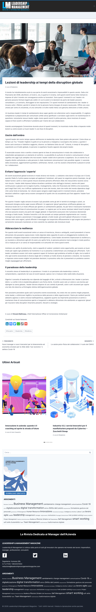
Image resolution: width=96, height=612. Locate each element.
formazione (75, 508)
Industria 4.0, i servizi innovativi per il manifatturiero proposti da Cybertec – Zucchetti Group (70, 428)
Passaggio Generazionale (62, 515)
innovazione (46, 511)
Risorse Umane (42, 519)
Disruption (9, 331)
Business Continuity (8, 504)
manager (37, 515)
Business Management (28, 503)
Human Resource (33, 512)
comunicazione (77, 504)
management (30, 515)
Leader (11, 515)
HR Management (21, 511)
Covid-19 (86, 504)
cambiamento (49, 504)
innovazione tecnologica (58, 511)
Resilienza (28, 331)
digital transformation (32, 507)
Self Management (65, 519)
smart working (80, 518)
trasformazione (43, 522)
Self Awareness (53, 519)
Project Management (10, 519)
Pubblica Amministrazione (23, 519)
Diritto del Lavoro (56, 508)
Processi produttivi (87, 515)
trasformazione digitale (56, 522)
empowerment (67, 508)
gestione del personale (84, 582)
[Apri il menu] (94, 6)
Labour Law (81, 512)
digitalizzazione (13, 508)
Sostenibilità (15, 522)
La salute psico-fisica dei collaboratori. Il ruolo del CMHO (72, 342)
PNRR (70, 515)
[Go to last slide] (5, 403)
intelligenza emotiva (70, 511)
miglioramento (44, 515)
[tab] (44, 442)
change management (63, 504)
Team (21, 522)
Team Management (32, 522)
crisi (5, 508)
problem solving (77, 515)
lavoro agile (81, 586)
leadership (18, 331)
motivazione (52, 515)
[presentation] (24, 393)
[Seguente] (90, 403)
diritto (46, 508)
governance (14, 511)
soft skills (7, 522)
